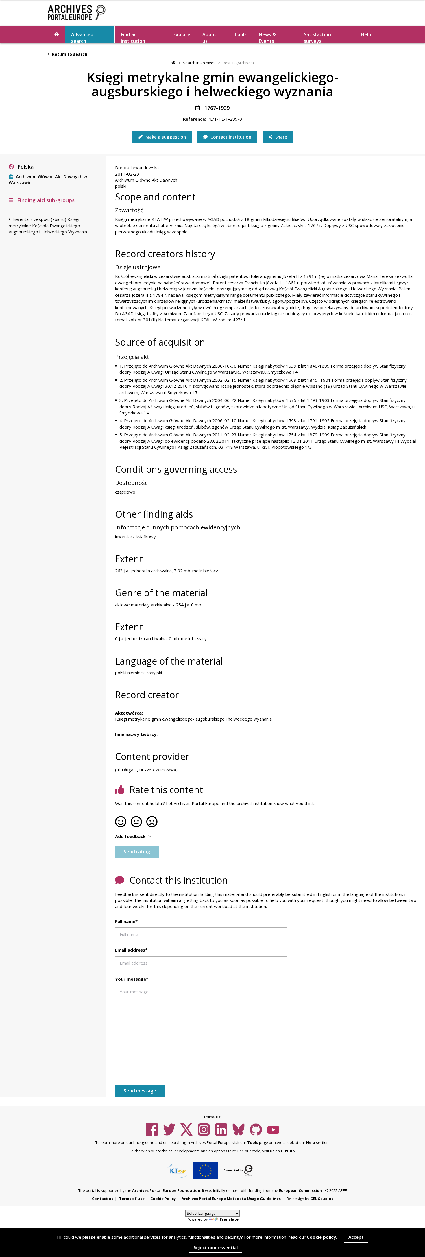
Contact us (102, 1198)
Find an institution (133, 37)
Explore (181, 34)
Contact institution (230, 137)
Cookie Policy (163, 1198)
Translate (229, 1219)
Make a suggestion (165, 137)
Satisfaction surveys (317, 37)
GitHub (288, 1150)
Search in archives (199, 62)
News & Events (267, 37)
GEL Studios (321, 1198)
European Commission (300, 1190)
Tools (240, 34)
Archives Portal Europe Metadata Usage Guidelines (231, 1198)
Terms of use (132, 1198)
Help (310, 1142)
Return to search (69, 54)
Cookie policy (321, 1237)
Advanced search (82, 37)
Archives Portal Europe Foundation (166, 1190)
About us (209, 37)
